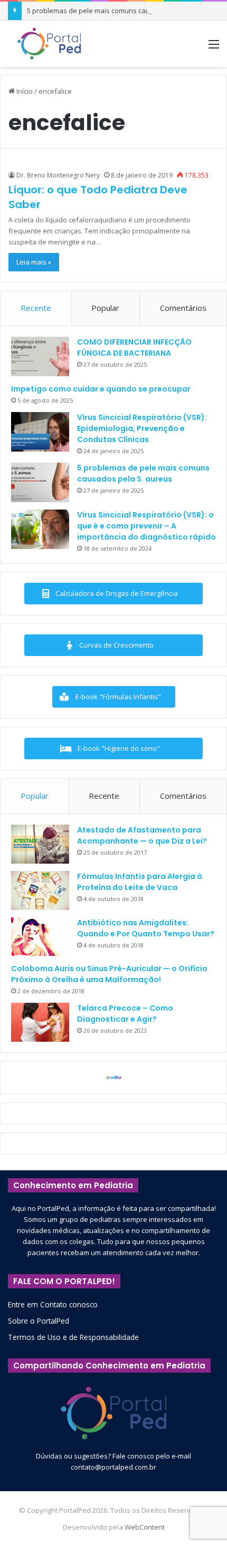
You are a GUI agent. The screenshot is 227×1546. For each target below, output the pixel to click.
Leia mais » (33, 262)
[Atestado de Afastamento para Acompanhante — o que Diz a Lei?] (40, 844)
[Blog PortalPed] (49, 44)
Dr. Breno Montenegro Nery (58, 175)
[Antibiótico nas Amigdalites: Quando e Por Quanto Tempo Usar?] (40, 936)
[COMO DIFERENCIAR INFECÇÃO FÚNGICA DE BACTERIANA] (40, 356)
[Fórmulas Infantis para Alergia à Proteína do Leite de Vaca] (40, 890)
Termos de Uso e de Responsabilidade (73, 1337)
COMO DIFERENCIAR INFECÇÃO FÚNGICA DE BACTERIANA (134, 347)
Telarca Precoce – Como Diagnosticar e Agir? (125, 1013)
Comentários (183, 307)
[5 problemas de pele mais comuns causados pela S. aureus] (40, 482)
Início (24, 91)
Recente (36, 307)
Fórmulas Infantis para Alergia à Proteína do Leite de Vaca (139, 882)
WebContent (145, 1527)
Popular (105, 307)
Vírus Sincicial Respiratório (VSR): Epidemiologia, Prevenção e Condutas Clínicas (142, 428)
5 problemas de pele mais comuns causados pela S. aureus (122, 10)
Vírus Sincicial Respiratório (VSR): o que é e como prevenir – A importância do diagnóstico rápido (146, 526)
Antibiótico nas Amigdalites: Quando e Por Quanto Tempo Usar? (145, 928)
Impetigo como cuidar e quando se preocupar (101, 389)
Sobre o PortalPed (38, 1321)
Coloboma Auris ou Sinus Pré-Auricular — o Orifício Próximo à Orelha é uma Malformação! (109, 974)
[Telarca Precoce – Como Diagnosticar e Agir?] (40, 1022)
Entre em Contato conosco (53, 1304)
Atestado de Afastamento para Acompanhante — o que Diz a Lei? (142, 835)
